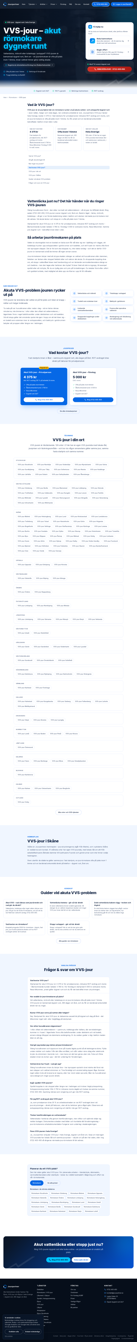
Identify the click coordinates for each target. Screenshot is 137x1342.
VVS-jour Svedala (40, 531)
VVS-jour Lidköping (79, 488)
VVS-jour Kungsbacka (44, 701)
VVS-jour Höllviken (42, 546)
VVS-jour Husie (23, 541)
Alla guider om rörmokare (68, 941)
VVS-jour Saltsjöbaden (60, 474)
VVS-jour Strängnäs (84, 674)
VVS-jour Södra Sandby (90, 541)
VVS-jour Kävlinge (83, 526)
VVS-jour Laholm (101, 701)
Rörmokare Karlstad (38, 1211)
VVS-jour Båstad (72, 536)
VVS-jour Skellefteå (41, 633)
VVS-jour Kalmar (24, 788)
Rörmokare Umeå (94, 1202)
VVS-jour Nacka (80, 469)
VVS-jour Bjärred (24, 546)
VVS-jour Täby (44, 469)
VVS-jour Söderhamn (61, 647)
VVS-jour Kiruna (72, 734)
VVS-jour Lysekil (42, 498)
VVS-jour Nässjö (62, 619)
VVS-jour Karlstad (24, 688)
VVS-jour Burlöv (24, 531)
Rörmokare (13, 97)
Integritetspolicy (111, 1336)
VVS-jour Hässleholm (61, 521)
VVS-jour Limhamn (106, 536)
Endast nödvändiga (32, 1331)
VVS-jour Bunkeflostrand (98, 546)
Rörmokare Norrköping (60, 1202)
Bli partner (74, 1307)
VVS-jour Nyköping (44, 674)
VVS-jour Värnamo (44, 619)
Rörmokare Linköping (75, 1198)
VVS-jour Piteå (55, 734)
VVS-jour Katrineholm (64, 674)
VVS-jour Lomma (100, 526)
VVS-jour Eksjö (78, 619)
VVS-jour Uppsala (24, 564)
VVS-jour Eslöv (79, 521)
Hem (23, 4)
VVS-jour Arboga (59, 578)
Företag (63, 4)
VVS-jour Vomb (38, 551)
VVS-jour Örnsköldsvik (45, 660)
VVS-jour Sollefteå (65, 660)
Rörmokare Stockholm (39, 1193)
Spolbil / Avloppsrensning (46, 1298)
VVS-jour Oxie (23, 551)
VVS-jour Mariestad (59, 488)
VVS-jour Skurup (74, 531)
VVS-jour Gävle (23, 647)
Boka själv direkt (81, 1260)
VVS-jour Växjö (23, 720)
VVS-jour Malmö (24, 516)
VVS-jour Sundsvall (25, 660)
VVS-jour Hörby (89, 536)
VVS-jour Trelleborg (25, 521)
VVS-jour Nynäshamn (83, 464)
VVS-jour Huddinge (97, 469)
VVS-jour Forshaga (43, 688)
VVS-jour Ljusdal (80, 647)
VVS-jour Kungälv (63, 493)
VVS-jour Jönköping (25, 619)
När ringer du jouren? (36, 164)
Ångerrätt (131, 1336)
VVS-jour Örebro (24, 592)
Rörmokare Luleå (91, 1211)
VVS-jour (40, 1304)
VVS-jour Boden (40, 734)
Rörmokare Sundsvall (72, 1207)
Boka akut (63, 1336)
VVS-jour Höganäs (96, 521)
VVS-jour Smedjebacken (77, 761)
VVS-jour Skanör (78, 546)
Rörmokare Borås (54, 1207)
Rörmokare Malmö (77, 1193)
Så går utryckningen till (37, 160)
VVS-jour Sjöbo (57, 531)
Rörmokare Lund (78, 1202)
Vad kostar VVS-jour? (37, 167)
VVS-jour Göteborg (25, 488)
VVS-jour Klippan (39, 536)
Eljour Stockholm (43, 1313)
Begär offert (71, 1336)
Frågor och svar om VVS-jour (39, 183)
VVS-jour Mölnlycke (45, 503)
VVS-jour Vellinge (44, 526)
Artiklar (42, 4)
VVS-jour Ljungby (57, 720)
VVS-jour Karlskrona (25, 775)
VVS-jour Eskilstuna (25, 674)
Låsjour (39, 1307)
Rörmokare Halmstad (57, 1211)
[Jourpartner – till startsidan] (11, 4)
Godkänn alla (14, 1331)
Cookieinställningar (127, 1338)
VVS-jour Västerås (25, 578)
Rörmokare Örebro (57, 1198)
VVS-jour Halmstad (25, 701)
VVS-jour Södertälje (62, 464)
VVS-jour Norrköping (44, 606)
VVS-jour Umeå (23, 633)
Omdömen (74, 1292)
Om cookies (9, 1336)
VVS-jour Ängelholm (25, 526)
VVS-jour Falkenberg (83, 701)
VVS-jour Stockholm (25, 464)
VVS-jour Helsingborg (42, 516)
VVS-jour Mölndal (24, 498)
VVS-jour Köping (42, 578)
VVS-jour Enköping (43, 564)
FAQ (70, 4)
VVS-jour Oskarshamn (43, 788)
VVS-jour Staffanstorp (63, 526)
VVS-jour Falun (23, 761)
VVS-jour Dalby (71, 541)
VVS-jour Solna (101, 464)
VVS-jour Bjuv (23, 536)
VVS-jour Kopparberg (42, 592)
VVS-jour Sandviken (41, 647)
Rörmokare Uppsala (95, 1193)
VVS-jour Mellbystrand (26, 706)
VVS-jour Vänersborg (100, 498)
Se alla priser (53, 1183)
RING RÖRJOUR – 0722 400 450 (111, 69)
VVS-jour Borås (42, 488)
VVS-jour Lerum (80, 493)
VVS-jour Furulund (111, 541)
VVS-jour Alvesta (40, 720)
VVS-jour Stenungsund (61, 498)
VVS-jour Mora (57, 761)
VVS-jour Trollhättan (25, 493)
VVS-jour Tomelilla (112, 531)
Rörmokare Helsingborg (95, 1198)
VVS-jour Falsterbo (60, 546)
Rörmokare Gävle (37, 1207)
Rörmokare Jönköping (39, 1202)
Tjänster (31, 4)
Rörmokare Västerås (39, 1198)
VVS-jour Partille (97, 493)
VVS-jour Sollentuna (61, 469)
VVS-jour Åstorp (56, 536)
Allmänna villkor (99, 1336)
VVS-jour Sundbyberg (26, 469)
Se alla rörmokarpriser (68, 411)
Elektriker (40, 1289)
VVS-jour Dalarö (41, 474)
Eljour (39, 1301)
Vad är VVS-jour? (35, 156)
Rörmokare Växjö (75, 1211)
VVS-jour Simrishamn (93, 531)
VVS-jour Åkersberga (81, 474)
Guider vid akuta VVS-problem (39, 179)
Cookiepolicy (122, 1336)
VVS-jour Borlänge (41, 761)
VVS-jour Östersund (25, 747)
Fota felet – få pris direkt (84, 1336)
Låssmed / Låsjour (43, 1295)
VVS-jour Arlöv (39, 541)
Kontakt (86, 4)
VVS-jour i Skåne (35, 175)
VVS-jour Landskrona (99, 516)
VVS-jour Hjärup (55, 541)
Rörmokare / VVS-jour (45, 1292)
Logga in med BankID (123, 4)
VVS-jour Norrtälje (44, 464)
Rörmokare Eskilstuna (92, 1207)
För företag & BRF (77, 1295)
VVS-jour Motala (63, 606)
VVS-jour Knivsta (60, 564)
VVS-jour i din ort (35, 171)
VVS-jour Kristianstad (79, 516)
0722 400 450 (102, 4)
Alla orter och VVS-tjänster (68, 812)
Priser (53, 4)
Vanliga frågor (76, 1301)
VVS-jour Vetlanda (95, 619)
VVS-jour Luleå (23, 734)
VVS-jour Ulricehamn (25, 503)
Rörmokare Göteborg (59, 1193)
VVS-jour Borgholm (63, 788)
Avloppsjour (41, 1310)
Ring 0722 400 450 (45, 400)
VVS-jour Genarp (55, 551)
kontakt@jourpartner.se (115, 1293)
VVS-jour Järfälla (24, 474)
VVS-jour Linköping (25, 606)
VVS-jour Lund (60, 516)
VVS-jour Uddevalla (45, 493)
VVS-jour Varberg (64, 701)
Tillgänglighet (115, 1338)
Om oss (77, 4)
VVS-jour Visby (23, 802)
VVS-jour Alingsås (81, 498)
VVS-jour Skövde (97, 488)
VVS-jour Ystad (43, 521)
